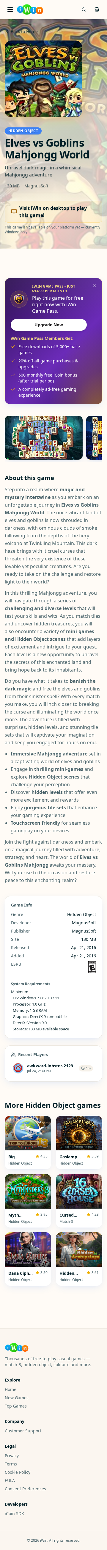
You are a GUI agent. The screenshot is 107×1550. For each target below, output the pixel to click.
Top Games (16, 1406)
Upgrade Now (48, 324)
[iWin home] (30, 9)
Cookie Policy (17, 1472)
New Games (17, 1397)
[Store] (97, 9)
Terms (11, 1464)
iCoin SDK (14, 1513)
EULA (10, 1480)
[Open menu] (10, 9)
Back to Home (24, 31)
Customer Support (23, 1431)
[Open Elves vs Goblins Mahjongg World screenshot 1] (44, 438)
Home (10, 1389)
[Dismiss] (94, 286)
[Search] (83, 9)
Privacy (12, 1455)
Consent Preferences (25, 1488)
